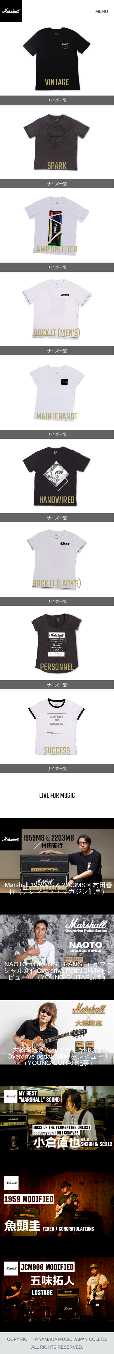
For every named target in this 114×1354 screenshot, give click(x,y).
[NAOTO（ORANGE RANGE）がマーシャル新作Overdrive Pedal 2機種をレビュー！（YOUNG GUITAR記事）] (57, 946)
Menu (101, 11)
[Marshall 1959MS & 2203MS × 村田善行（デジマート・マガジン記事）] (57, 860)
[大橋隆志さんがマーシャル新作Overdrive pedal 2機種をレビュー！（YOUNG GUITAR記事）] (57, 1032)
